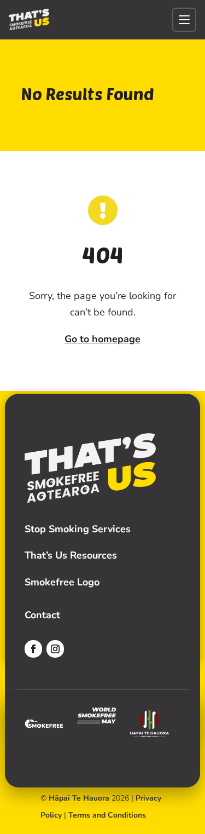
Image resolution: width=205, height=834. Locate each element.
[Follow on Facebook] (33, 649)
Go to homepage (102, 339)
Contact (42, 615)
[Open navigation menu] (184, 20)
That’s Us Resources (71, 555)
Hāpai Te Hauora (79, 798)
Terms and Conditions (107, 815)
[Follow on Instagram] (55, 649)
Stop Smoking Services (78, 529)
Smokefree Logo (62, 582)
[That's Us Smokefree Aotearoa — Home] (29, 20)
